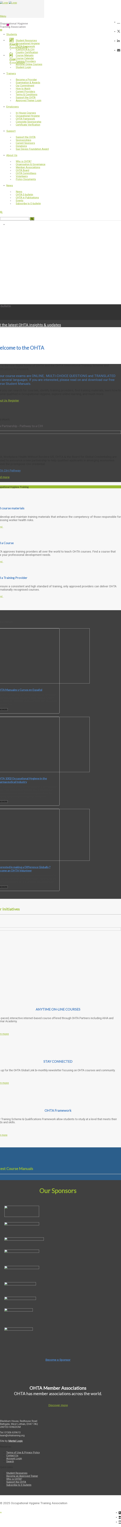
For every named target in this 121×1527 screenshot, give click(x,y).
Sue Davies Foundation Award (32, 149)
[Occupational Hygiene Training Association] (4, 2)
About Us (11, 155)
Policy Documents (26, 179)
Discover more (58, 1405)
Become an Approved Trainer (22, 1476)
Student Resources (16, 1473)
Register (13, 400)
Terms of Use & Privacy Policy (23, 1452)
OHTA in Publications (27, 197)
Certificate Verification (28, 124)
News (9, 185)
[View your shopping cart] (118, 22)
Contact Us (12, 1455)
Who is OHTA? (14, 1479)
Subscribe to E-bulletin (28, 203)
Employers (12, 106)
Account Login (14, 1458)
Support (11, 130)
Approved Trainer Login (28, 100)
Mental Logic (15, 1440)
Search (10, 1461)
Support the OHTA (16, 1481)
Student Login (23, 67)
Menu (3, 16)
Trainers (11, 73)
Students (11, 34)
